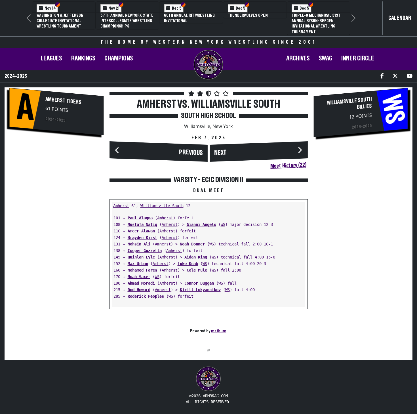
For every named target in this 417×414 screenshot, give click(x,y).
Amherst (121, 205)
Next (220, 153)
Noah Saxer (139, 276)
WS (223, 224)
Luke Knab (188, 263)
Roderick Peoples (146, 296)
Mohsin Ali (139, 244)
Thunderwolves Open (248, 15)
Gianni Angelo (201, 224)
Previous (191, 152)
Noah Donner (192, 244)
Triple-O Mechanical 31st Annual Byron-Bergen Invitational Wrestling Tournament (316, 23)
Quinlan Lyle (141, 257)
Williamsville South (162, 205)
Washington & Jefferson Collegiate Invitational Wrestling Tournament (60, 20)
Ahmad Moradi (141, 283)
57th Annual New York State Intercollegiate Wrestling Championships (126, 20)
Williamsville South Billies (349, 103)
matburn (218, 331)
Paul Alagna (140, 218)
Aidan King (195, 257)
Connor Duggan (199, 283)
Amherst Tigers (63, 100)
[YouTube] (409, 76)
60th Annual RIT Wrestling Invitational (189, 18)
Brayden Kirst (142, 237)
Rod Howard (139, 289)
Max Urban (138, 263)
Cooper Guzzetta (145, 250)
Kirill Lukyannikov (200, 289)
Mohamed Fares (142, 270)
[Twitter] (395, 76)
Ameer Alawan (141, 231)
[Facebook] (382, 76)
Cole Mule (197, 270)
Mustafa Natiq (142, 224)
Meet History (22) (288, 165)
